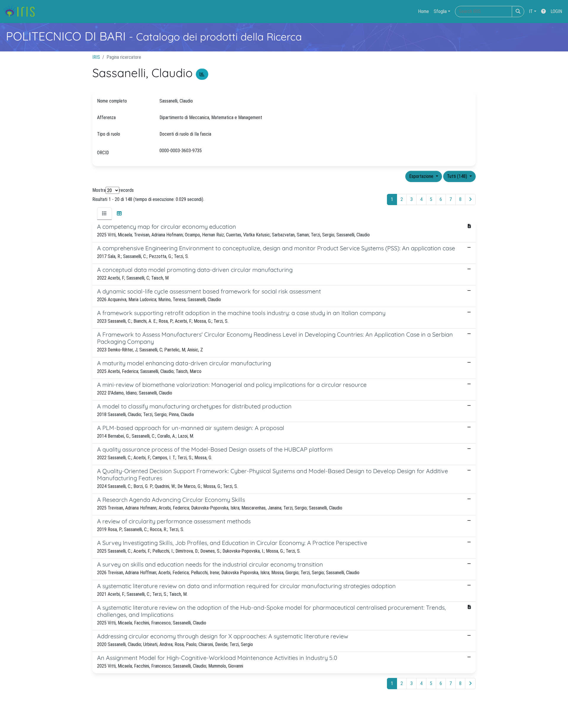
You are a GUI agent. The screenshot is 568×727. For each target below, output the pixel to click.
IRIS (96, 57)
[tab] (104, 213)
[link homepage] (21, 12)
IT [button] (531, 11)
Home (423, 11)
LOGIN (556, 11)
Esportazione (422, 176)
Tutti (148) (457, 176)
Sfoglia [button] (440, 11)
